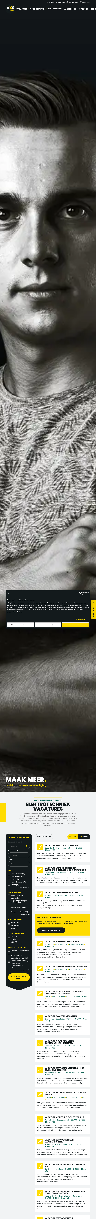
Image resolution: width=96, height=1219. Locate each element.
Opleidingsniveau (16, 933)
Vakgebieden (70, 9)
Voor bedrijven (37, 9)
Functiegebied (14, 892)
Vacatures (21, 9)
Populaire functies (17, 947)
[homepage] (10, 8)
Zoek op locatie (13, 851)
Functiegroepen (55, 9)
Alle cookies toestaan (75, 625)
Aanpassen (47, 625)
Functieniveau (15, 919)
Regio (10, 870)
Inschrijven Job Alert (19, 977)
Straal (10, 860)
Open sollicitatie (94, 609)
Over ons (83, 9)
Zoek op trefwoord (15, 842)
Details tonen (80, 619)
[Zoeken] (48, 2)
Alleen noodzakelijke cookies (20, 625)
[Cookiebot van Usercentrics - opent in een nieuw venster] (80, 593)
